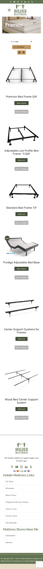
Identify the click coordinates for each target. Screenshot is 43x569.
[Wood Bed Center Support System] (21, 360)
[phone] (32, 2)
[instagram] (18, 2)
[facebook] (10, 2)
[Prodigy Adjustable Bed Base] (21, 235)
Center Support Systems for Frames (21, 331)
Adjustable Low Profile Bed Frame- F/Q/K (21, 152)
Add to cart (21, 160)
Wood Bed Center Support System (21, 401)
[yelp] (28, 2)
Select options (21, 103)
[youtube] (14, 2)
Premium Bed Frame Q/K (21, 96)
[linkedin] (25, 2)
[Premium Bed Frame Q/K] (21, 57)
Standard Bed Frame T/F (21, 207)
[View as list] (24, 52)
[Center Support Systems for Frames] (21, 290)
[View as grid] (19, 52)
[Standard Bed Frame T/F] (21, 181)
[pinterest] (21, 2)
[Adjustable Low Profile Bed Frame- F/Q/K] (21, 124)
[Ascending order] (31, 42)
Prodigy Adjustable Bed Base (21, 262)
